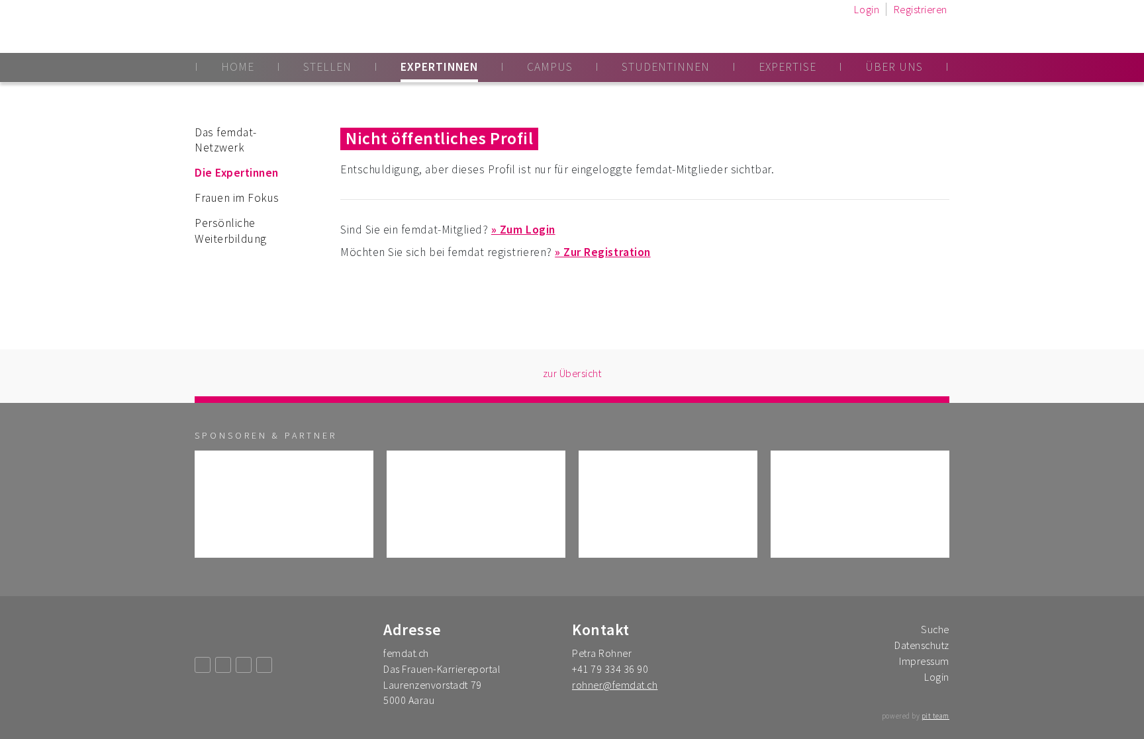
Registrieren (920, 9)
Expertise (787, 67)
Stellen (327, 67)
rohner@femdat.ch (614, 684)
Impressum (924, 661)
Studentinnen (666, 67)
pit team (935, 715)
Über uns (894, 67)
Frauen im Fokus (237, 198)
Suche (935, 629)
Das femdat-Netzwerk (226, 140)
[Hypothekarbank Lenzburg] (860, 504)
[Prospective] (476, 504)
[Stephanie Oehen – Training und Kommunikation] (668, 504)
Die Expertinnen (237, 172)
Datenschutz (921, 645)
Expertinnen (439, 67)
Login (866, 9)
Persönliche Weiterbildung (231, 231)
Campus (550, 67)
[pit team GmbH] (284, 504)
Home (237, 67)
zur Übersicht (572, 373)
